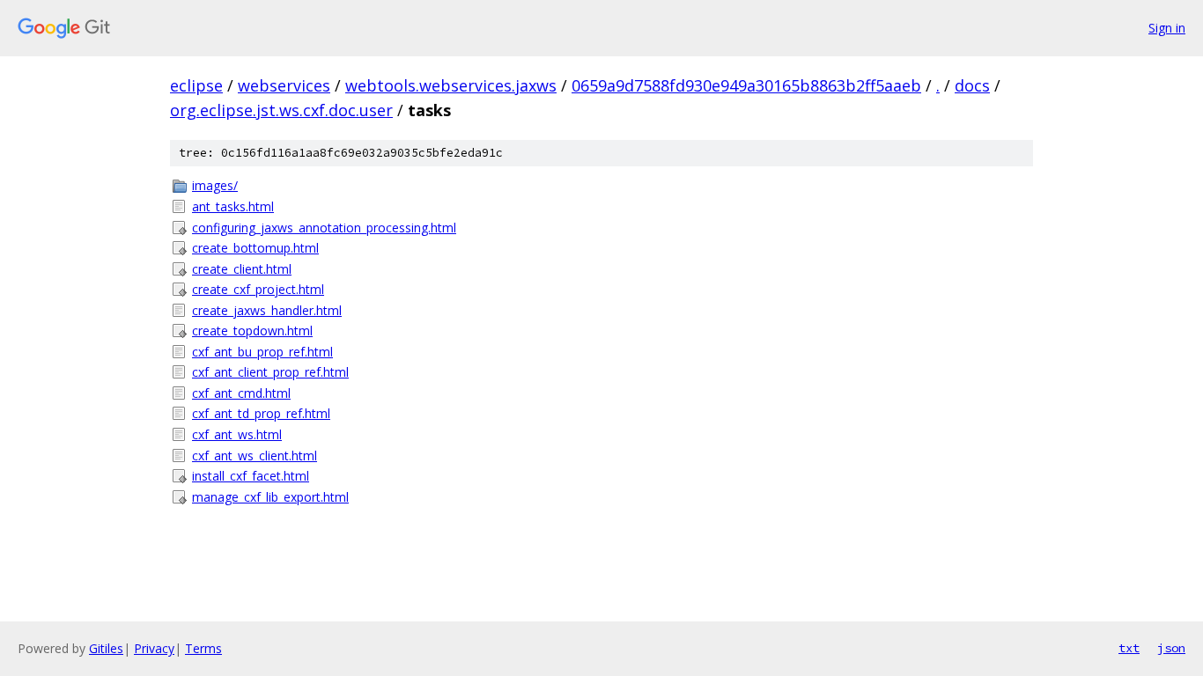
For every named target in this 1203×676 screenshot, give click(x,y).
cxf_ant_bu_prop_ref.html (262, 351)
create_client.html (242, 269)
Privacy (154, 648)
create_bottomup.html (255, 247)
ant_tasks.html (233, 206)
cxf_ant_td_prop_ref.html (261, 413)
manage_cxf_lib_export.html (270, 497)
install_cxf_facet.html (250, 475)
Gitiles (106, 648)
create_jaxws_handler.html (267, 310)
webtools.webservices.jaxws (451, 85)
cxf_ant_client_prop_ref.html (270, 372)
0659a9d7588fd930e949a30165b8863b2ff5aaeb (746, 85)
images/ (215, 185)
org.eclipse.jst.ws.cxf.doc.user (281, 110)
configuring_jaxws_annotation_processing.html (324, 227)
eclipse (196, 85)
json (1171, 648)
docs (972, 85)
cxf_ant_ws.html (237, 434)
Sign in (1166, 27)
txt (1129, 648)
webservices (284, 85)
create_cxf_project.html (258, 289)
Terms (203, 648)
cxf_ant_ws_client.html (254, 455)
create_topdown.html (252, 330)
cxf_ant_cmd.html (241, 393)
